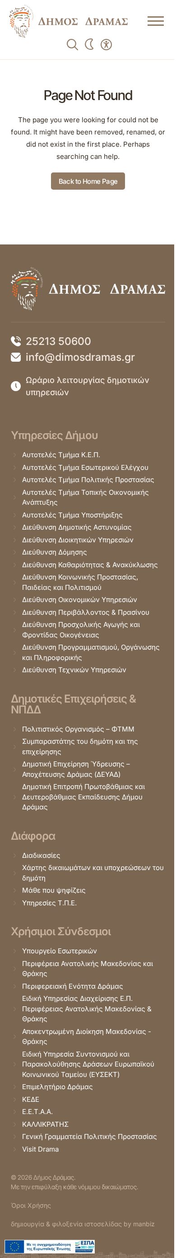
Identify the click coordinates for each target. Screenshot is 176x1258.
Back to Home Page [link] (88, 181)
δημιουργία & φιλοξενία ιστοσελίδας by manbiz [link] (83, 1224)
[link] (68, 21)
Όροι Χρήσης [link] (31, 1205)
